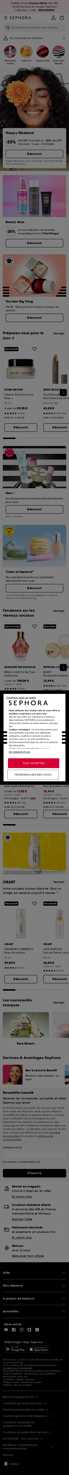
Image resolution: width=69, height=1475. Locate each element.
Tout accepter (33, 763)
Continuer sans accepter (21, 697)
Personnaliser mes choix (33, 774)
